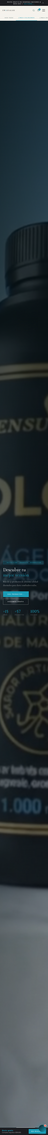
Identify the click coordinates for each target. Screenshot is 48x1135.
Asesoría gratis (16, 601)
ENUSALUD (9, 10)
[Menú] (43, 10)
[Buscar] (33, 10)
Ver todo (9, 18)
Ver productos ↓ (15, 594)
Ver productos (37, 1131)
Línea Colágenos (26, 18)
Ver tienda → (29, 3)
